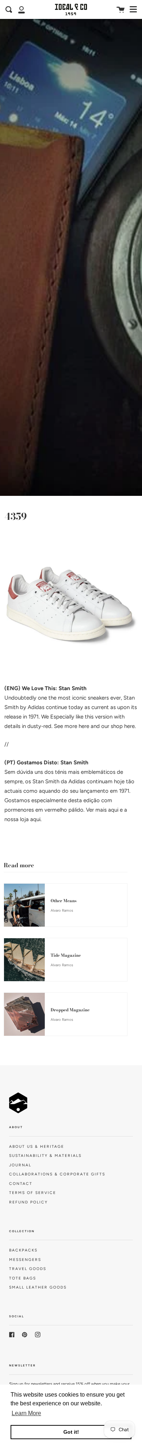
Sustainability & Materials (45, 1155)
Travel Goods (27, 1268)
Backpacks (23, 1250)
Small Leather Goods (38, 1287)
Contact (20, 1183)
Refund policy (28, 1202)
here (84, 726)
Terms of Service (32, 1192)
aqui (113, 810)
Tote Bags (22, 1278)
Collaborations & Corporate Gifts (57, 1174)
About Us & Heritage (36, 1146)
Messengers (25, 1259)
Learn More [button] (26, 1413)
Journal (20, 1165)
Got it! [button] (71, 1432)
